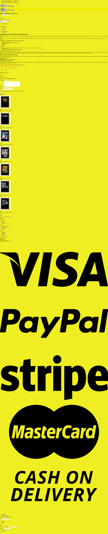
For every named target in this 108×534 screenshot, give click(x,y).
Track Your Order (4, 223)
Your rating (2, 80)
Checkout (3, 228)
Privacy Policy (4, 514)
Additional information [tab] (5, 31)
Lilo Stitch (3, 235)
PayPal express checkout (17, 64)
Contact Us (3, 222)
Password (1, 528)
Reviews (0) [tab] (3, 32)
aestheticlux (6, 70)
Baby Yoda (3, 232)
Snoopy (3, 233)
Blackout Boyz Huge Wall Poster (5, 161)
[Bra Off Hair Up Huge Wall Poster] (5, 192)
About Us (3, 220)
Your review (2, 86)
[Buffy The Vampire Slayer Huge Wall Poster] (5, 141)
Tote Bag (3, 9)
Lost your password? (3, 531)
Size (0, 20)
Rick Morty (3, 234)
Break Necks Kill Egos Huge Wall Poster (6, 127)
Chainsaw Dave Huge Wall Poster (5, 178)
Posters (6, 11)
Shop (3, 11)
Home (3, 8)
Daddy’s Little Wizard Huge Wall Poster (6, 212)
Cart (2, 229)
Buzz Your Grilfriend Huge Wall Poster (5, 216)
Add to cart (1, 22)
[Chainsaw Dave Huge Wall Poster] (5, 175)
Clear (7, 20)
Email (1, 89)
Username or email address (4, 526)
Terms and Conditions (5, 515)
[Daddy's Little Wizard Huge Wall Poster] (5, 209)
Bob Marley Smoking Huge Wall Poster (6, 110)
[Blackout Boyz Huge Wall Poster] (5, 158)
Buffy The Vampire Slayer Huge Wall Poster (6, 144)
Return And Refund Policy (5, 226)
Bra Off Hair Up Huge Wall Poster (5, 195)
